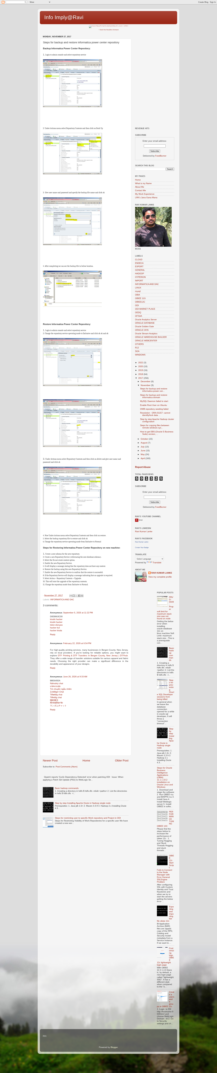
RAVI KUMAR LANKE (161, 573)
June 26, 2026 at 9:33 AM (75, 677)
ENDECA (139, 263)
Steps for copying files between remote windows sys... (154, 426)
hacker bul (55, 628)
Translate (157, 562)
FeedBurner (160, 156)
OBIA (137, 295)
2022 (141, 362)
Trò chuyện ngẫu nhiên (61, 689)
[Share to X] (76, 595)
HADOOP (139, 273)
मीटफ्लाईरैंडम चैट (56, 703)
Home (86, 760)
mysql (138, 291)
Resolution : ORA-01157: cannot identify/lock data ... (155, 414)
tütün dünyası (56, 625)
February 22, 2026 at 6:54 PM (77, 643)
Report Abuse (143, 467)
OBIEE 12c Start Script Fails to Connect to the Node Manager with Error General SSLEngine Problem (165, 869)
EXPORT (139, 266)
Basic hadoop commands (67, 788)
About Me (139, 187)
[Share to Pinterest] (82, 595)
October (145, 439)
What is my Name (143, 183)
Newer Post (50, 760)
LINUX (138, 288)
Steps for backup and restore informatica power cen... (153, 390)
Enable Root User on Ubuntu (153, 405)
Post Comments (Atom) (67, 767)
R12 (137, 348)
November (146, 385)
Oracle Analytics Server (146, 319)
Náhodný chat (56, 683)
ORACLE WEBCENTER (146, 341)
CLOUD (138, 259)
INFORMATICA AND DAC (62, 599)
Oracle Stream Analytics (146, 333)
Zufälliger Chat (57, 692)
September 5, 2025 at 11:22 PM (78, 613)
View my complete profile (160, 577)
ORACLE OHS (142, 330)
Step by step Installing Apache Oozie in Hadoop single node (83, 803)
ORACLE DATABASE (145, 323)
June (143, 450)
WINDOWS (140, 355)
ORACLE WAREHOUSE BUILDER (151, 337)
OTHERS (139, 344)
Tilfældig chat (56, 695)
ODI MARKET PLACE (145, 309)
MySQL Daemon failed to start (154, 401)
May (143, 454)
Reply (52, 634)
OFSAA (138, 316)
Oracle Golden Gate (144, 326)
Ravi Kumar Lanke (143, 531)
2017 (141, 378)
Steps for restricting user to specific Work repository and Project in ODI (88, 818)
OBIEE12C (140, 302)
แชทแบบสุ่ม (55, 686)
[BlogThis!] (73, 595)
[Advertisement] (154, 78)
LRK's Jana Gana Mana (146, 197)
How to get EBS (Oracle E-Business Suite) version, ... (156, 433)
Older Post (121, 760)
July (143, 447)
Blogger (114, 1047)
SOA (137, 351)
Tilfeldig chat (56, 697)
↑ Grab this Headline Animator (108, 30)
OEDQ (138, 312)
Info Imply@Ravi (63, 17)
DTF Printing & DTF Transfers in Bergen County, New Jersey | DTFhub (93, 655)
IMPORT (139, 281)
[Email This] (70, 595)
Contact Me (140, 190)
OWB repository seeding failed (154, 409)
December (146, 381)
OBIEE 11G (140, 298)
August (144, 443)
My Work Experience (144, 194)
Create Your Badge (142, 547)
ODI (137, 305)
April (143, 458)
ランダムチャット (58, 706)
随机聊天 (54, 700)
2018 (141, 374)
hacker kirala (56, 630)
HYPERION (140, 277)
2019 (141, 370)
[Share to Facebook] (79, 595)
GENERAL (140, 270)
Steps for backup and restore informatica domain (153, 396)
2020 (141, 366)
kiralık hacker (56, 619)
